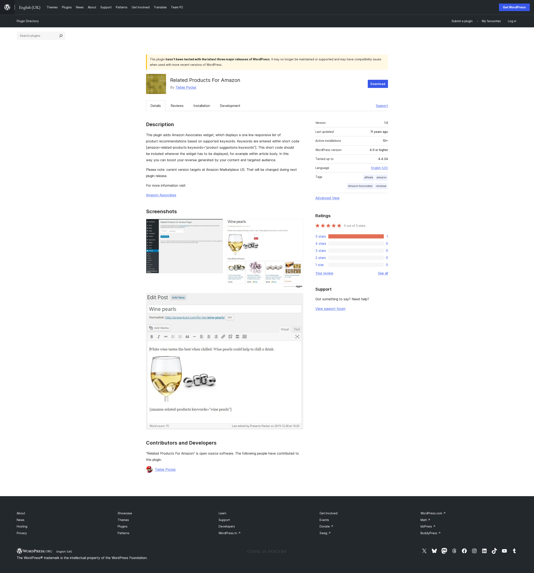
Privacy (22, 533)
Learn (222, 513)
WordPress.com (433, 513)
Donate (326, 526)
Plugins (122, 526)
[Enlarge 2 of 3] (298, 224)
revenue (381, 186)
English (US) (379, 168)
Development (230, 106)
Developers (227, 526)
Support (382, 106)
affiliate (368, 177)
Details (155, 106)
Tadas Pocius (185, 87)
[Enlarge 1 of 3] (217, 224)
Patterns (123, 533)
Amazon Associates (161, 195)
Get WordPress (514, 7)
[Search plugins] (61, 36)
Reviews (177, 106)
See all (383, 273)
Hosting (22, 526)
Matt (425, 520)
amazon (381, 177)
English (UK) (64, 551)
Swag (325, 533)
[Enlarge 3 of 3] (298, 299)
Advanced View (327, 198)
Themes (123, 520)
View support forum (330, 309)
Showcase (125, 513)
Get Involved (329, 513)
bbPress (428, 526)
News (20, 520)
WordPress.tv (230, 533)
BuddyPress (431, 533)
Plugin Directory (28, 21)
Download (377, 84)
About (21, 513)
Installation (201, 106)
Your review (324, 273)
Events (324, 520)
